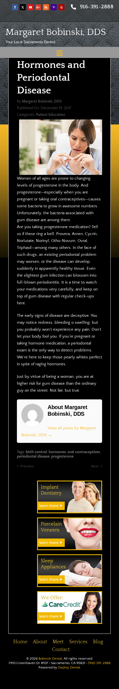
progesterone (62, 456)
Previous (27, 466)
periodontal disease (33, 456)
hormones (57, 452)
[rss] (46, 7)
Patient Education (50, 115)
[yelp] (61, 7)
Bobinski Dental (50, 658)
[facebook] (15, 7)
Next (95, 466)
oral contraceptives (84, 452)
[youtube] (30, 7)
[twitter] (23, 7)
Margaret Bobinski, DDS (56, 32)
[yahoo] (54, 7)
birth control (36, 452)
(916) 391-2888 (99, 663)
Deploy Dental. (69, 667)
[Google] (38, 7)
